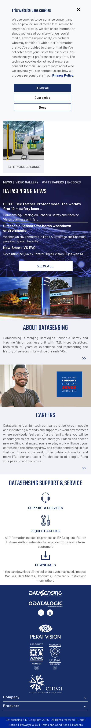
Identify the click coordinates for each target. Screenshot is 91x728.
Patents (77, 725)
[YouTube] (50, 612)
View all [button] (45, 266)
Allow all (42, 88)
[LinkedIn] (41, 612)
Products (11, 705)
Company (11, 697)
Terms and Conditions (55, 725)
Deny (42, 107)
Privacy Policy (62, 75)
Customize (42, 97)
